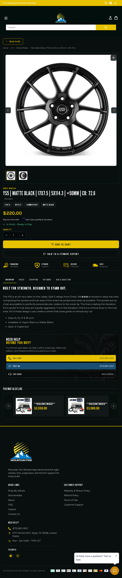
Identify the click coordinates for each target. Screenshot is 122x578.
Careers (12, 509)
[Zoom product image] (113, 58)
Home (5, 48)
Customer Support (73, 504)
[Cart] (116, 17)
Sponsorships (15, 495)
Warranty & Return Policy (77, 490)
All (12, 48)
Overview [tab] (9, 279)
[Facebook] (111, 3)
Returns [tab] (47, 279)
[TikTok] (115, 3)
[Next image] (114, 110)
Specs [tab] (22, 279)
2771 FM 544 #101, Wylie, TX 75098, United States (34, 535)
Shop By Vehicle (16, 490)
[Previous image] (8, 110)
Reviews (8, 199)
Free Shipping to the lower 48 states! (19, 3)
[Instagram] (106, 3)
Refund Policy (71, 495)
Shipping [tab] (33, 279)
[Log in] (110, 17)
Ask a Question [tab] (63, 279)
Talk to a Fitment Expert (63, 253)
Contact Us (14, 514)
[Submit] (106, 27)
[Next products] (114, 406)
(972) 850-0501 (20, 528)
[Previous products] (8, 406)
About (11, 500)
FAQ (10, 504)
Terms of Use (71, 500)
